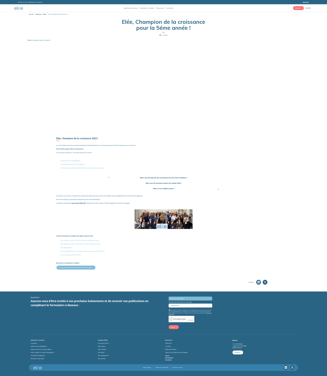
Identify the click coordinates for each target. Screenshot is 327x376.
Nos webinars (102, 358)
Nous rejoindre (102, 349)
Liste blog (168, 346)
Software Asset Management (39, 346)
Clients (167, 356)
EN (308, 11)
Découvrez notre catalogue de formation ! (30, 2)
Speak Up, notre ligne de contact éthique (176, 352)
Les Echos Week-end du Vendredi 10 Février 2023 (75, 267)
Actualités (168, 360)
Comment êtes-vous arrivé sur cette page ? (180, 302)
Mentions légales (147, 367)
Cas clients (170, 8)
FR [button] (308, 8)
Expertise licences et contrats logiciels (41, 349)
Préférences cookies (177, 367)
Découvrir (306, 2)
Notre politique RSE (103, 355)
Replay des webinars (170, 349)
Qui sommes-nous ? (103, 343)
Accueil (31, 14)
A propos (151, 8)
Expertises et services (130, 8)
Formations (143, 8)
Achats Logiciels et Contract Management (42, 352)
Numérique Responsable (37, 358)
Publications (168, 343)
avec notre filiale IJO (79, 203)
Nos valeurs (101, 352)
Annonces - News (41, 14)
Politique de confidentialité (161, 367)
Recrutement (169, 358)
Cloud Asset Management (38, 355)
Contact (297, 8)
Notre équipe (101, 346)
